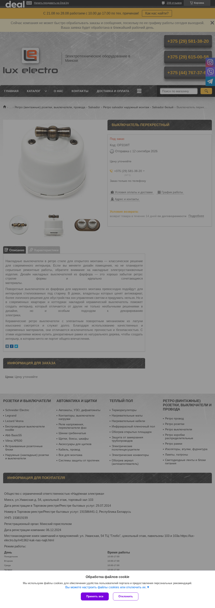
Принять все (94, 596)
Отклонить (125, 596)
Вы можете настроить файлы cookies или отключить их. (106, 587)
